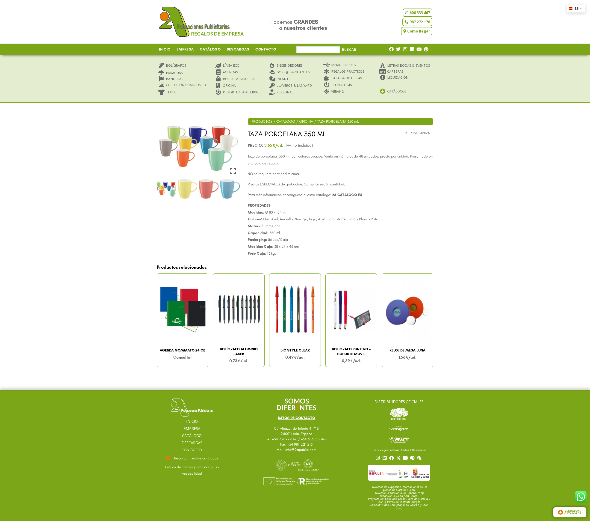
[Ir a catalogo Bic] (399, 439)
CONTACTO (265, 49)
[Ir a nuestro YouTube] (405, 458)
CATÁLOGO (210, 49)
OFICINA (306, 121)
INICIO (165, 49)
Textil (171, 92)
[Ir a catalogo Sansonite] (399, 428)
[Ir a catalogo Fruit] (399, 414)
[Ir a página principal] (192, 408)
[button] (232, 149)
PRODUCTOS (261, 121)
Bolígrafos (176, 65)
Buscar (349, 49)
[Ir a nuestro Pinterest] (412, 458)
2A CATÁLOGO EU (347, 195)
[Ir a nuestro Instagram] (378, 458)
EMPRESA (185, 49)
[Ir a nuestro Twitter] (398, 458)
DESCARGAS (238, 49)
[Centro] (419, 458)
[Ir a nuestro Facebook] (392, 458)
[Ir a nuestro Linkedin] (385, 458)
